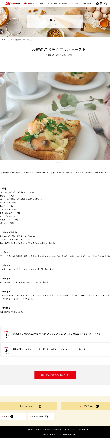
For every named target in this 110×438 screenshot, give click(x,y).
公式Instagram (37, 417)
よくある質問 (52, 3)
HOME (18, 3)
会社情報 (64, 3)
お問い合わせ (87, 3)
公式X (6, 417)
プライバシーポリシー (71, 430)
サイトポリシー (58, 430)
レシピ (41, 3)
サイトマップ (84, 430)
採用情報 (75, 3)
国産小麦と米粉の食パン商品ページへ (55, 375)
